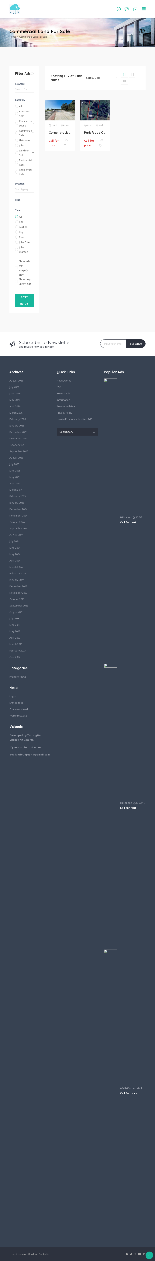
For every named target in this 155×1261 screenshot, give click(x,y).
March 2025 (15, 490)
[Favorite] (65, 145)
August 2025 (16, 457)
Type (17, 210)
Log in (12, 696)
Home (12, 36)
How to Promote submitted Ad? (74, 419)
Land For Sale (24, 153)
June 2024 (14, 547)
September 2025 (18, 451)
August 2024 (16, 535)
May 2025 (14, 477)
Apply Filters (24, 300)
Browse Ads (63, 393)
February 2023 (17, 650)
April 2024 (14, 560)
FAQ (59, 387)
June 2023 (14, 625)
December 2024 (18, 509)
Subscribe (136, 343)
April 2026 (14, 406)
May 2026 (14, 400)
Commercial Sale (26, 133)
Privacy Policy (64, 412)
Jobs (21, 145)
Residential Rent (25, 162)
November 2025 (18, 438)
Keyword (20, 83)
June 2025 (14, 470)
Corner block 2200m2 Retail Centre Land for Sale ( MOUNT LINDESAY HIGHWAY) (60, 132)
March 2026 (15, 412)
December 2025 (18, 432)
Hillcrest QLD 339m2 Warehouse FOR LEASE (133, 517)
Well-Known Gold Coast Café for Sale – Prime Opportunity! (133, 1088)
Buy (21, 232)
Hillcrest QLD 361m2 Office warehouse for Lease (133, 803)
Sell (21, 221)
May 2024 (14, 554)
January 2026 (16, 425)
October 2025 (17, 445)
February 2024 (17, 573)
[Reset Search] (32, 73)
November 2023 (18, 592)
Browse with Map (66, 406)
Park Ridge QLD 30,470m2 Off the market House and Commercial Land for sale (95, 132)
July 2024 (14, 541)
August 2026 (16, 380)
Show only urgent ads (25, 281)
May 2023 (14, 631)
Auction (23, 227)
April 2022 (14, 657)
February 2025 (17, 496)
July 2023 (14, 618)
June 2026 (14, 393)
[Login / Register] (118, 9)
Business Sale (24, 114)
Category (20, 100)
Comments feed (18, 709)
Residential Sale (25, 172)
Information (63, 400)
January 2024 (16, 580)
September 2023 (18, 605)
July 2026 (14, 387)
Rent (21, 237)
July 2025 (14, 464)
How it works (64, 380)
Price (17, 199)
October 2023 (17, 599)
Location (20, 183)
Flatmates (24, 140)
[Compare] (127, 9)
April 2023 (14, 637)
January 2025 (16, 502)
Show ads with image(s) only (24, 267)
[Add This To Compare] (66, 140)
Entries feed (16, 702)
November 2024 (18, 515)
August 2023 (16, 612)
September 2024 (18, 528)
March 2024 (15, 567)
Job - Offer (25, 242)
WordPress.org (18, 715)
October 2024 (17, 522)
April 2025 (14, 483)
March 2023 (15, 644)
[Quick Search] (142, 32)
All (20, 106)
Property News (17, 676)
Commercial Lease (26, 123)
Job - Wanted (23, 250)
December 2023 (18, 586)
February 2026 (17, 419)
